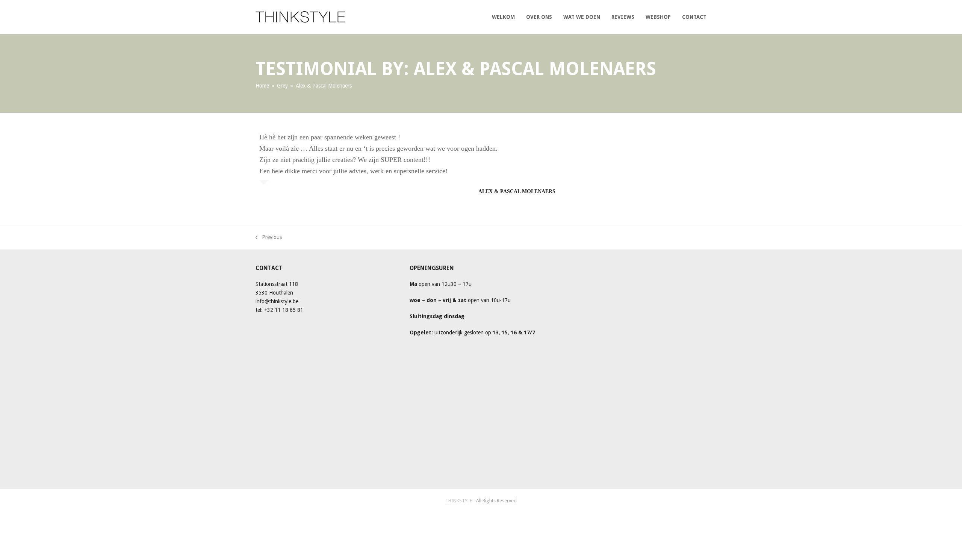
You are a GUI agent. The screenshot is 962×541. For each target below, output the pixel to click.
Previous (269, 236)
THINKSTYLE (459, 500)
